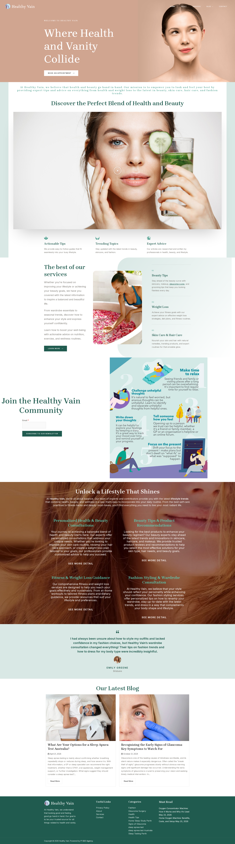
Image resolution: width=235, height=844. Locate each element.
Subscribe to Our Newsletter (42, 434)
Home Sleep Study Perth (140, 820)
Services (197, 6)
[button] (212, 6)
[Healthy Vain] (20, 6)
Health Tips (133, 817)
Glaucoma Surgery (137, 811)
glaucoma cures (177, 284)
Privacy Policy (102, 808)
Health (131, 814)
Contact (223, 6)
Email (25, 420)
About (184, 6)
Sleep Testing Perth (137, 833)
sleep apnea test (136, 827)
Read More (55, 781)
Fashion (132, 808)
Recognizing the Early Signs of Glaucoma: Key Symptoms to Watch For (151, 747)
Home (172, 6)
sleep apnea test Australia (140, 830)
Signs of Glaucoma (137, 824)
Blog (208, 6)
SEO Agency (88, 841)
